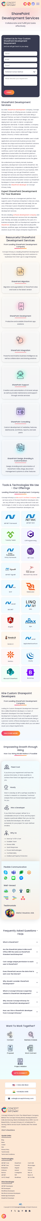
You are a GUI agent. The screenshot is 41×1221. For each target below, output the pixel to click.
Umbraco (4, 1170)
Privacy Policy (5, 1149)
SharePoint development (16, 110)
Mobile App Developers (8, 1195)
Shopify (30, 1168)
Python (30, 1170)
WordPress (18, 1177)
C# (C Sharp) (5, 1177)
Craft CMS (31, 1163)
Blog (2, 1140)
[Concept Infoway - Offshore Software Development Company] (8, 4)
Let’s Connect (20, 1073)
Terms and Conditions (8, 1154)
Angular (17, 1168)
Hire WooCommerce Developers (10, 1193)
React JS (30, 1175)
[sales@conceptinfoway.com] (25, 4)
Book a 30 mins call (3, 1216)
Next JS (30, 1172)
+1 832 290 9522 (22, 1085)
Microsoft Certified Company (26, 498)
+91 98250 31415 (22, 1092)
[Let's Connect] (33, 4)
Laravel (17, 1170)
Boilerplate (4, 1168)
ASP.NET (3, 1175)
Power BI (17, 1165)
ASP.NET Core (5, 1163)
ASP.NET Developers (7, 1186)
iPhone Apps (31, 1165)
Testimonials (5, 1152)
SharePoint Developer (7, 1198)
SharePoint (5, 225)
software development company (24, 215)
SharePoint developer (19, 185)
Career (3, 1145)
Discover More (11, 733)
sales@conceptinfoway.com (22, 1098)
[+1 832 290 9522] (29, 4)
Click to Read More (8, 1130)
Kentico (3, 1172)
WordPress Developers (8, 1191)
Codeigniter (18, 1172)
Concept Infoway (19, 1207)
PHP (16, 1175)
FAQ (2, 1147)
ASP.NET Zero (5, 1165)
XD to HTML (31, 1177)
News (3, 1142)
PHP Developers (5, 1188)
